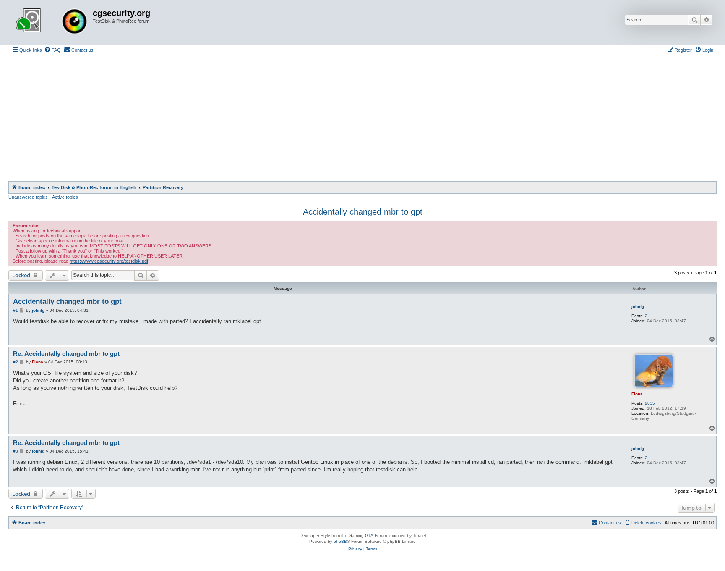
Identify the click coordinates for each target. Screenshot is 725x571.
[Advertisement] (362, 118)
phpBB (340, 541)
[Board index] (51, 22)
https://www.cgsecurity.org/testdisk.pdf (109, 260)
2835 (650, 403)
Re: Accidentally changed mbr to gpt (66, 353)
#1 (15, 310)
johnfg (637, 306)
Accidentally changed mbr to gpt (362, 211)
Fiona (637, 394)
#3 (15, 451)
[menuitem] (52, 50)
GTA (369, 535)
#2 (15, 362)
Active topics (65, 197)
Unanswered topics (28, 197)
